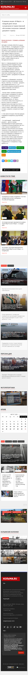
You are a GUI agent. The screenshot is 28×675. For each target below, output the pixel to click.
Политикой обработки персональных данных (13, 645)
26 (10, 429)
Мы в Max (4, 147)
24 (2, 429)
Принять (21, 652)
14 (17, 424)
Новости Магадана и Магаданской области (10, 8)
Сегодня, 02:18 (5, 470)
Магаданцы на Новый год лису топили (7, 555)
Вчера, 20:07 (18, 470)
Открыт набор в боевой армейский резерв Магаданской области (19, 494)
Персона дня (6, 354)
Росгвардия (22, 269)
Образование (14, 324)
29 (21, 429)
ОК (4, 155)
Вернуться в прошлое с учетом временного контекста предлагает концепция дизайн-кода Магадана (12, 399)
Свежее (2, 441)
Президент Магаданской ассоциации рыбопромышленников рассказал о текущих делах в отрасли (13, 376)
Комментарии (11, 265)
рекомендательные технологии (13, 649)
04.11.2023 (4, 192)
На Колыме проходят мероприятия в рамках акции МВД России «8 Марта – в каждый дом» (14, 223)
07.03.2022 (4, 218)
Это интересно (21, 441)
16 (25, 424)
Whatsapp (20, 147)
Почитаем (5, 538)
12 (10, 424)
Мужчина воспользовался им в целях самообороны (12, 289)
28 (17, 429)
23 (25, 426)
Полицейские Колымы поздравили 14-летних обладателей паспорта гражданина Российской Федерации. (14, 198)
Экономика (13, 295)
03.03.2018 (4, 243)
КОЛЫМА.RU (8, 7)
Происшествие (8, 441)
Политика (15, 441)
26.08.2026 (5, 269)
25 (6, 429)
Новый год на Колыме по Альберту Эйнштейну (20, 555)
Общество (12, 35)
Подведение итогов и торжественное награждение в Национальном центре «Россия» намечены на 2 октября (12, 344)
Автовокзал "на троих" (9, 544)
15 (21, 424)
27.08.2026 (5, 295)
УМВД (4, 35)
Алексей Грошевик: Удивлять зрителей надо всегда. (6, 561)
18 (6, 426)
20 (14, 426)
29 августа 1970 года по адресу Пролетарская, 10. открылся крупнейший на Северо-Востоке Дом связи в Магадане (7, 480)
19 (10, 426)
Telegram (12, 147)
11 (6, 424)
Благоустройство (7, 512)
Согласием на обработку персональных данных (11, 647)
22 (21, 426)
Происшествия (14, 269)
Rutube (4, 151)
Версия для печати (7, 40)
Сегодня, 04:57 (6, 445)
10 (2, 424)
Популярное (4, 265)
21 (17, 426)
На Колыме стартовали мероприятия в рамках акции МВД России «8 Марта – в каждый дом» (12, 249)
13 (14, 424)
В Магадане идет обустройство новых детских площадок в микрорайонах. (13, 518)
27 (14, 429)
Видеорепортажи (17, 512)
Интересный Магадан (14, 151)
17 (2, 426)
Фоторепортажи (8, 388)
